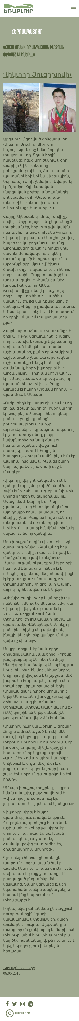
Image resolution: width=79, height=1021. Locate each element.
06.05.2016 (11, 973)
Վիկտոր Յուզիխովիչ (37, 74)
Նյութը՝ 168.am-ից (19, 968)
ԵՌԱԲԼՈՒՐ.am (22, 1013)
